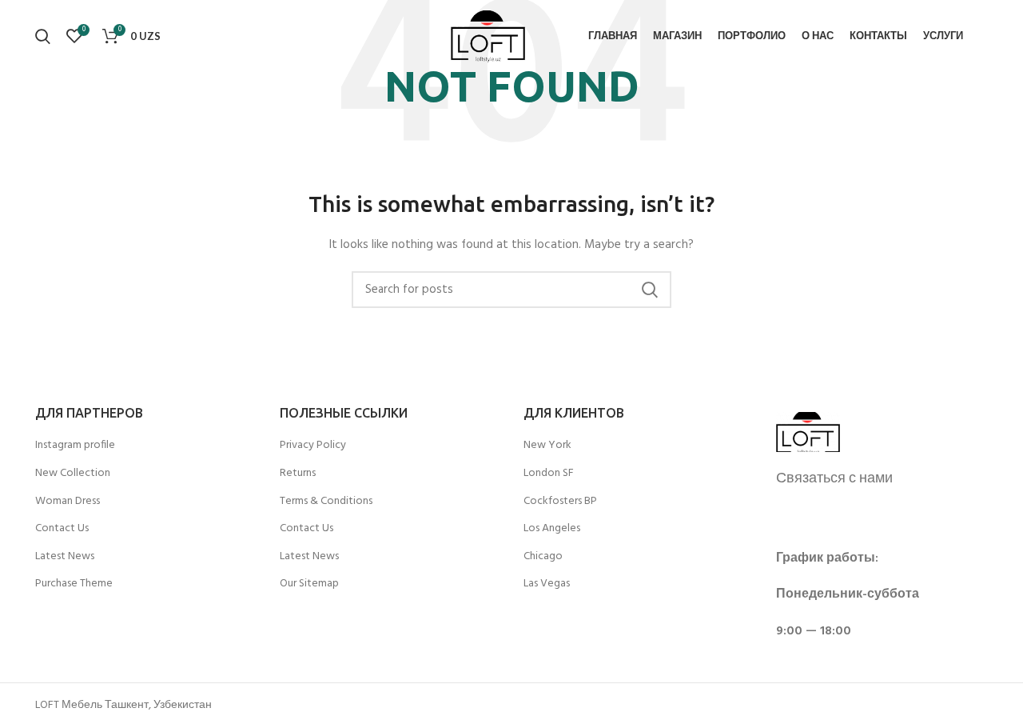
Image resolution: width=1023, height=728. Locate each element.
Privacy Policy (313, 446)
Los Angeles (551, 529)
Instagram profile (75, 446)
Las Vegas (546, 584)
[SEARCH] (650, 289)
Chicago (543, 557)
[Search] (42, 36)
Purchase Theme (74, 584)
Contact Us (62, 529)
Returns (298, 474)
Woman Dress (67, 502)
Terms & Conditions (326, 502)
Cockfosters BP (560, 502)
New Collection (72, 474)
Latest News (64, 557)
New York (547, 446)
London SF (548, 474)
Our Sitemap (309, 584)
